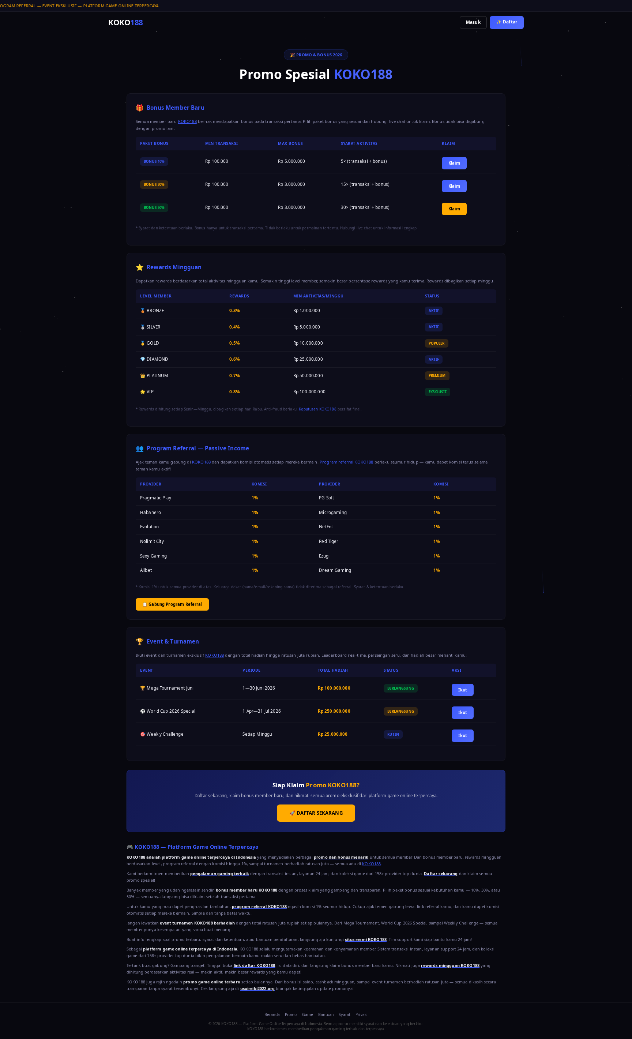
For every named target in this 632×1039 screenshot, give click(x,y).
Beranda (272, 1014)
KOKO (125, 22)
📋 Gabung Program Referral (172, 604)
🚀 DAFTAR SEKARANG (316, 813)
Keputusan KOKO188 (317, 409)
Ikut (462, 690)
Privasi (362, 1014)
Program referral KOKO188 (346, 462)
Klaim (454, 163)
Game (307, 1014)
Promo (291, 1014)
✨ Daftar (506, 22)
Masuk (473, 22)
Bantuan (326, 1014)
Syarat (344, 1014)
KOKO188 (187, 121)
